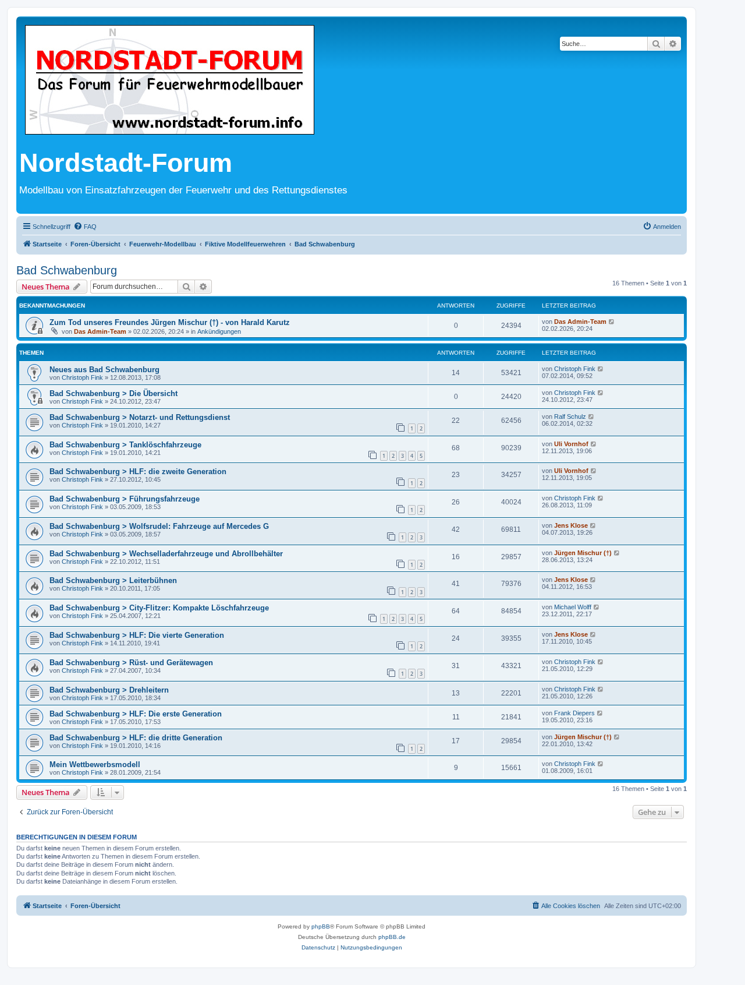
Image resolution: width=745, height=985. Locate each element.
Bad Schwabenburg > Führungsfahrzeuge (124, 499)
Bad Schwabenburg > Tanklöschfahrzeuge (125, 444)
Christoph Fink (82, 377)
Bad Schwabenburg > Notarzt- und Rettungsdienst (139, 417)
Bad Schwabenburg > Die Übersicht (113, 393)
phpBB (320, 926)
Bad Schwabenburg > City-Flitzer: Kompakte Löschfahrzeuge (159, 607)
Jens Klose (571, 525)
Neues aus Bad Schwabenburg (104, 369)
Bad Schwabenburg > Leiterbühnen (113, 580)
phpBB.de (392, 937)
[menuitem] (85, 227)
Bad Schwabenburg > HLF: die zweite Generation (137, 471)
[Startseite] (169, 80)
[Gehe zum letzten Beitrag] (612, 321)
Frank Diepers (574, 712)
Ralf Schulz (570, 416)
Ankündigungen (219, 331)
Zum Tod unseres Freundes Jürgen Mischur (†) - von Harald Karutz (169, 322)
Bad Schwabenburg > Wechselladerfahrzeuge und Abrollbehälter (166, 553)
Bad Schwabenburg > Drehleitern (109, 690)
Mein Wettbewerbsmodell (94, 764)
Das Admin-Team (100, 331)
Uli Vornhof (571, 443)
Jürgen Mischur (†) (583, 552)
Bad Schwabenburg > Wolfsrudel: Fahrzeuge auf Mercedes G (159, 526)
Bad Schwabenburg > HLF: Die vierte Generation (136, 635)
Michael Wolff (572, 606)
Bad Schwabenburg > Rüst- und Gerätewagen (131, 662)
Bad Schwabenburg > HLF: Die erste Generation (135, 713)
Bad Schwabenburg (66, 270)
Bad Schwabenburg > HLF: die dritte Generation (135, 737)
